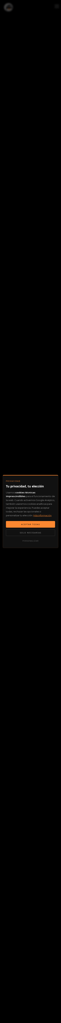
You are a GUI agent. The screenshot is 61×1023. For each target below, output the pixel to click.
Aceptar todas (30, 524)
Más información (42, 515)
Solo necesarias (30, 532)
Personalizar (31, 541)
